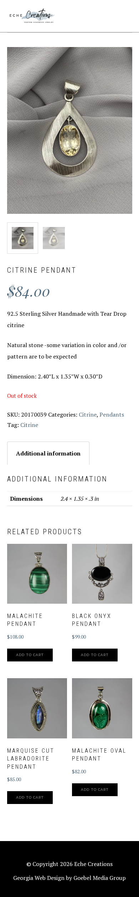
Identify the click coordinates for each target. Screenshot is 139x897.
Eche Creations (32, 16)
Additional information (48, 453)
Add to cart (30, 655)
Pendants (111, 414)
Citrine (88, 414)
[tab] (48, 453)
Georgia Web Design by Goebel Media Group (69, 878)
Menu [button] (124, 15)
